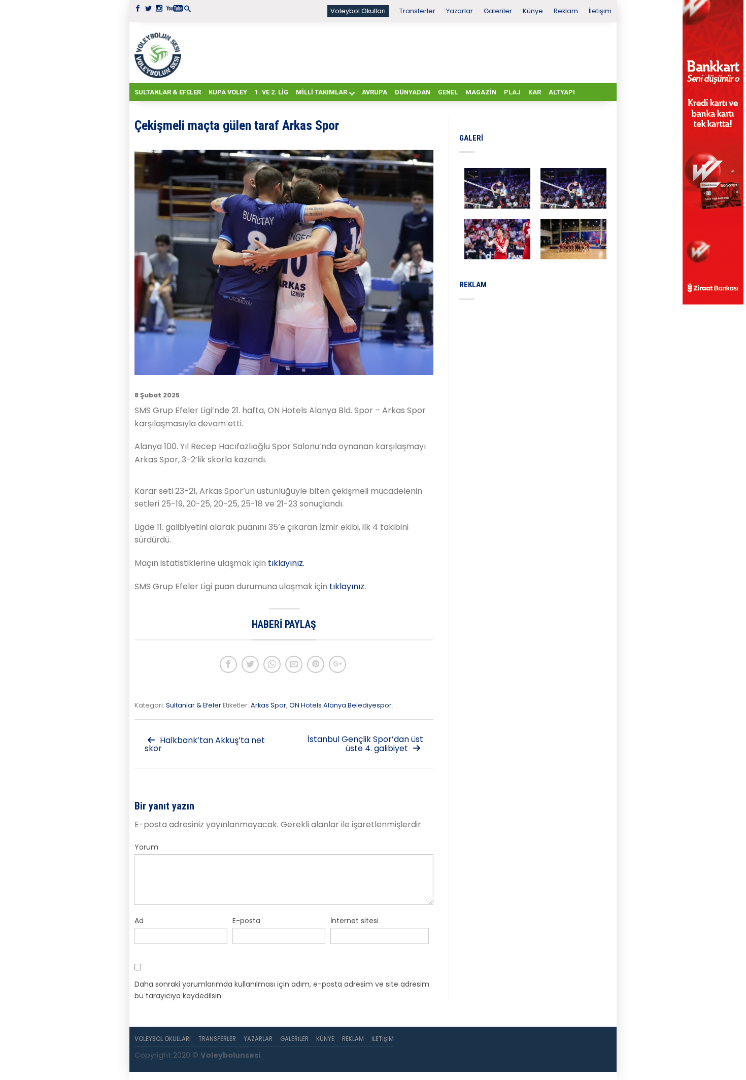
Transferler (417, 11)
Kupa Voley (228, 92)
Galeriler (498, 11)
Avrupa (374, 92)
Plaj (512, 92)
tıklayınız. (286, 563)
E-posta (246, 921)
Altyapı (562, 92)
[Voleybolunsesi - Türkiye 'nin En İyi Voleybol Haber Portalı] (159, 52)
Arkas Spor (268, 705)
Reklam (566, 11)
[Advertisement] (398, 52)
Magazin (480, 92)
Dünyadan (412, 92)
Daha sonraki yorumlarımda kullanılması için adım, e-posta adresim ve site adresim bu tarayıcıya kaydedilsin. (281, 989)
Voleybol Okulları (358, 11)
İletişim (600, 11)
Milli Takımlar (321, 92)
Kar (534, 92)
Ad (139, 921)
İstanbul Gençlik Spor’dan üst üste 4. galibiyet (365, 743)
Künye (533, 11)
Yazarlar (459, 11)
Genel (448, 92)
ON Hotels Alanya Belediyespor (340, 705)
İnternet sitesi (354, 921)
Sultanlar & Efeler (167, 92)
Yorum (146, 847)
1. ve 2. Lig (271, 92)
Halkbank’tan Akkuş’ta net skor (205, 744)
